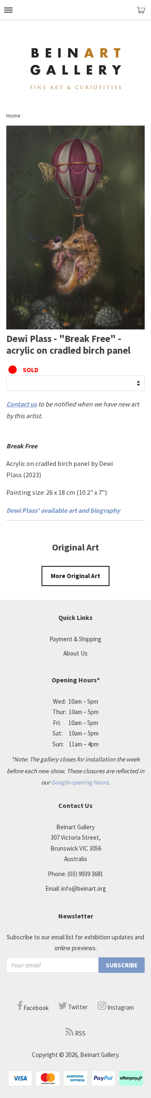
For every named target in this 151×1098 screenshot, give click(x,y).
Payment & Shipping (75, 639)
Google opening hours (79, 782)
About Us (75, 653)
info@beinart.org (83, 888)
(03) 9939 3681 (85, 874)
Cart (144, 13)
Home (13, 115)
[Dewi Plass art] (75, 327)
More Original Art (75, 576)
